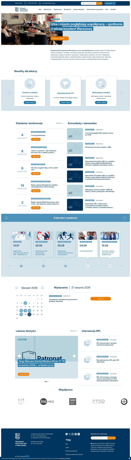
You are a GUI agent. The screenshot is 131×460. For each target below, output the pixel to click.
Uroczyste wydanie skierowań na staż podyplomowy (108, 252)
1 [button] (3, 15)
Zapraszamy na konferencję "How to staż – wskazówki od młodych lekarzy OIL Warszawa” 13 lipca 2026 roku (21, 252)
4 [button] (3, 19)
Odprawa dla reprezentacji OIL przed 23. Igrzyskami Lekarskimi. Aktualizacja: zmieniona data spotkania (65, 252)
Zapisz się (36, 139)
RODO (67, 447)
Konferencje (17, 241)
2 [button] (3, 16)
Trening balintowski (86, 251)
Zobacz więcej (29, 102)
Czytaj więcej (23, 378)
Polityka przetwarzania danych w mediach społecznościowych (74, 455)
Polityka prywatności (71, 451)
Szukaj (99, 3)
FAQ (67, 444)
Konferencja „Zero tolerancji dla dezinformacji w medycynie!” (41, 252)
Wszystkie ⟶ (60, 123)
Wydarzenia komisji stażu (109, 241)
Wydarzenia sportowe (64, 241)
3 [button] (3, 18)
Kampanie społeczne (41, 241)
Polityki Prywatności (65, 458)
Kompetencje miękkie (85, 241)
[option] (29, 91)
